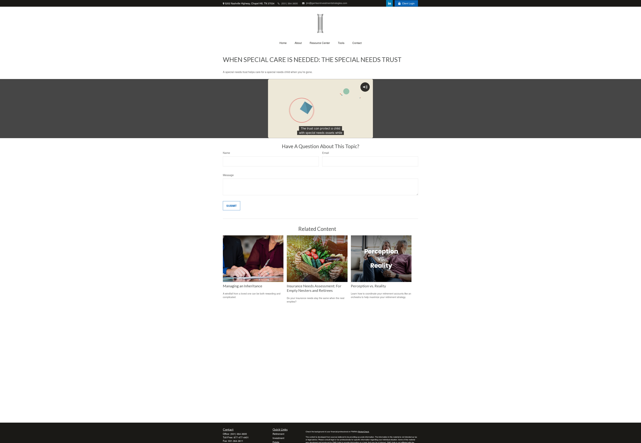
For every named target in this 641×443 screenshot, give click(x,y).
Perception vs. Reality (368, 286)
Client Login (408, 3)
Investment (278, 438)
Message (228, 175)
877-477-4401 (241, 437)
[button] (283, 43)
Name (226, 153)
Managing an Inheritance (242, 286)
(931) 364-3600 (289, 3)
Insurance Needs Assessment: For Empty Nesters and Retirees (314, 288)
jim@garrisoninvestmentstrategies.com (326, 3)
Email (325, 153)
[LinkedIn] (389, 3)
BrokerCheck (363, 431)
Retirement (278, 433)
